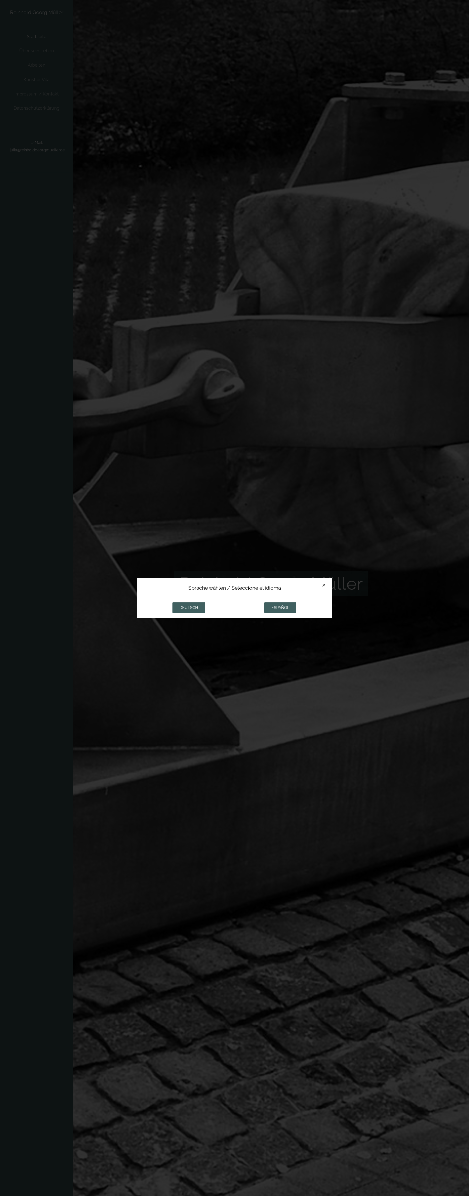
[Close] (323, 585)
